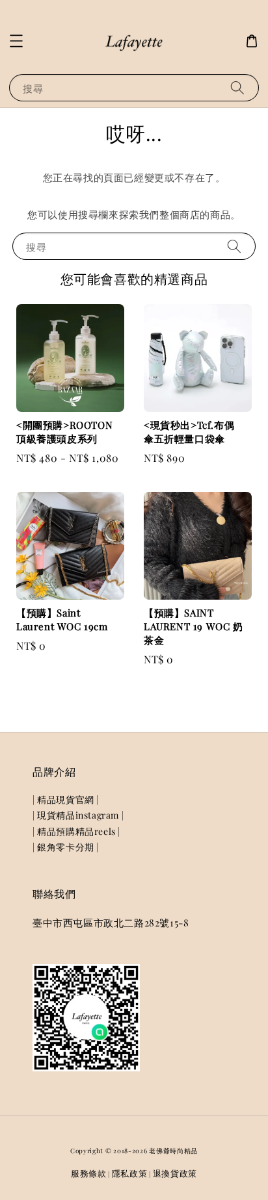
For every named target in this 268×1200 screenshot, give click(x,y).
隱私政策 (130, 1173)
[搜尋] (237, 87)
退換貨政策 (175, 1173)
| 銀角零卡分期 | (66, 847)
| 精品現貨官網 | (66, 799)
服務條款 (89, 1173)
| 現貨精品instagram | (78, 815)
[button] (16, 41)
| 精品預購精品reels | (76, 831)
